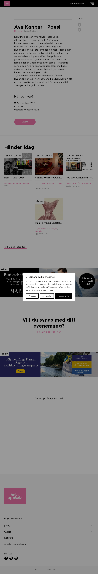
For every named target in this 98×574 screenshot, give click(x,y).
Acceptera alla (63, 296)
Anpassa (32, 296)
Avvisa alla (47, 296)
